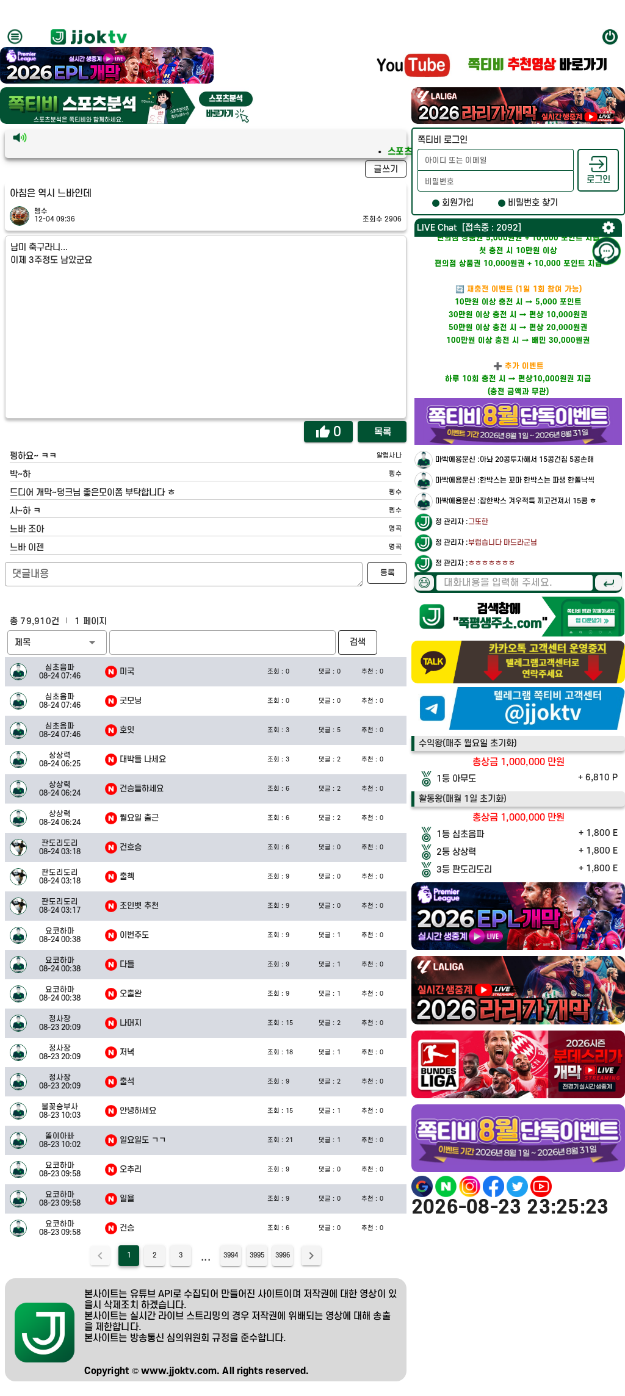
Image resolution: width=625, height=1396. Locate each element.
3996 (282, 1255)
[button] (57, 642)
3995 (257, 1255)
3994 (230, 1255)
